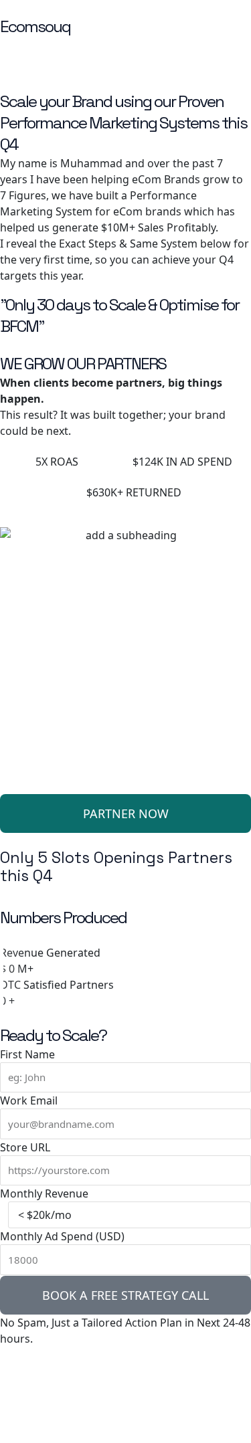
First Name (27, 1054)
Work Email (29, 1100)
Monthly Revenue (44, 1193)
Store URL (25, 1147)
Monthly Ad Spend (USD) (62, 1236)
